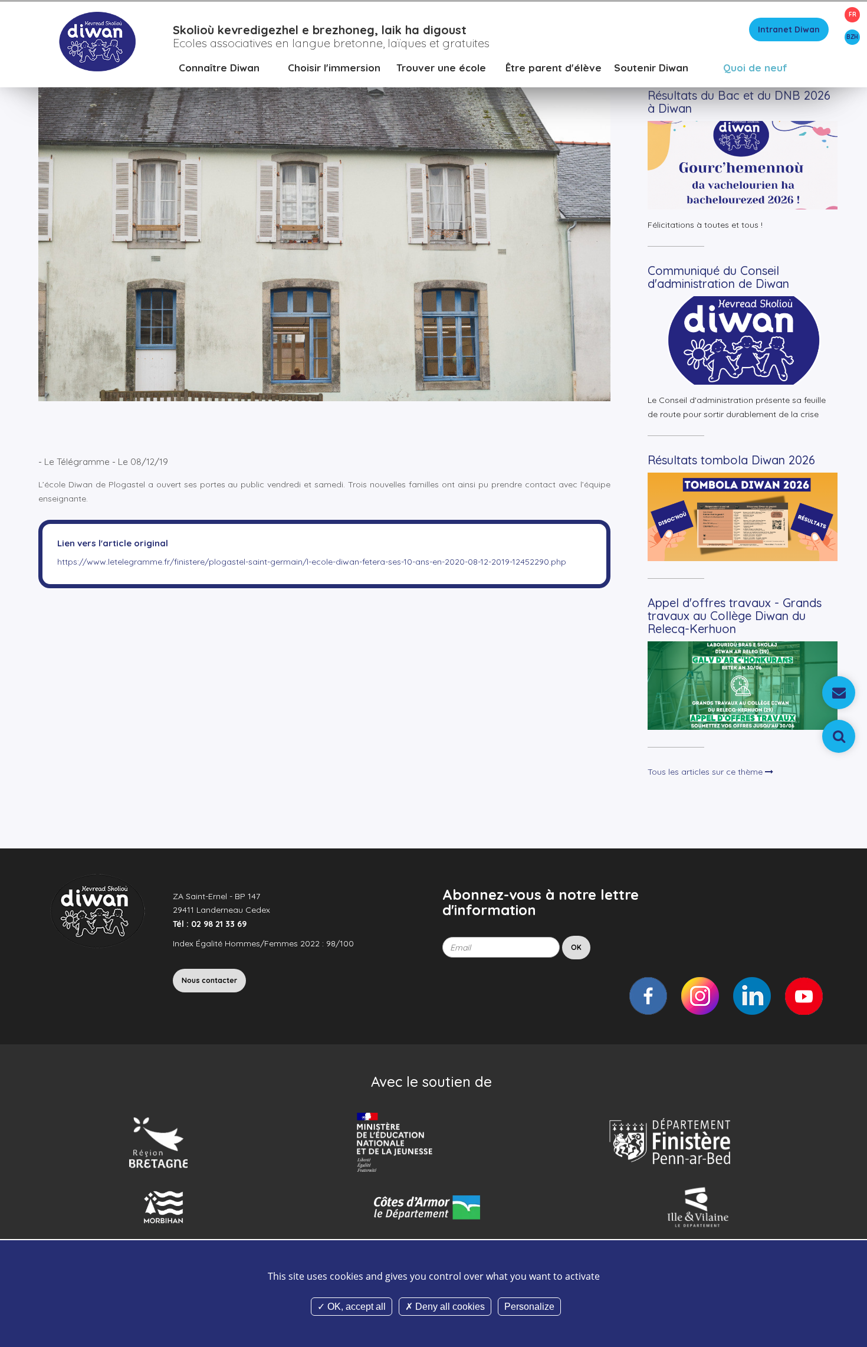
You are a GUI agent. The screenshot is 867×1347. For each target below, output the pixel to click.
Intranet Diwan (789, 29)
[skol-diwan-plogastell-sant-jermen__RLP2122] (324, 223)
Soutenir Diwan (651, 67)
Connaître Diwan (219, 67)
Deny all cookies (449, 1307)
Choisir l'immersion (334, 67)
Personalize (529, 1307)
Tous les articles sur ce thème (706, 771)
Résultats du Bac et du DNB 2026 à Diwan (739, 102)
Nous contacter (209, 980)
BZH (852, 37)
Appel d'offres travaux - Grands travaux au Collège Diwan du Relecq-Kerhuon (735, 615)
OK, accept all (355, 1307)
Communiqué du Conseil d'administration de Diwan (718, 277)
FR (852, 14)
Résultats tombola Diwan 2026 (731, 460)
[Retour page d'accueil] (97, 40)
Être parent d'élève (553, 67)
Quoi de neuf (755, 67)
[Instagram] (700, 996)
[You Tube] (804, 996)
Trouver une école (441, 67)
